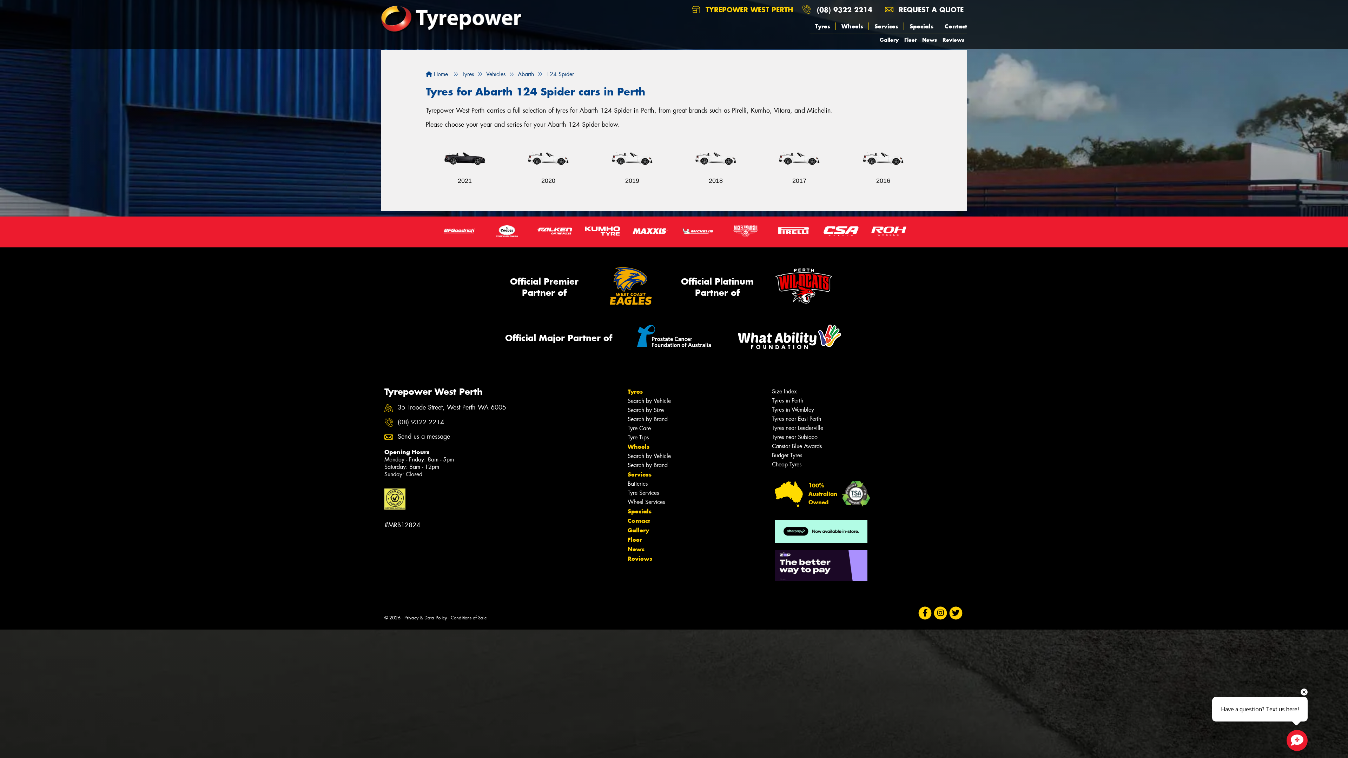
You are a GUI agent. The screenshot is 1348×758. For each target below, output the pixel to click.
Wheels (852, 26)
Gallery (889, 39)
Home (440, 74)
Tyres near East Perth (796, 419)
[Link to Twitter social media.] (956, 613)
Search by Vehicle (649, 401)
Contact (956, 26)
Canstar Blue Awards (797, 446)
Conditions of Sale (469, 618)
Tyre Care (639, 428)
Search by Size (646, 410)
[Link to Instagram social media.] (940, 613)
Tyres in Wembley (793, 409)
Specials (921, 26)
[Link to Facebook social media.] (925, 613)
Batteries (638, 483)
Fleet (910, 39)
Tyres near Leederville (797, 428)
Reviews (953, 39)
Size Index (784, 391)
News (929, 39)
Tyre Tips (638, 437)
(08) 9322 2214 (844, 9)
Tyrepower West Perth (748, 9)
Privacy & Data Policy (425, 618)
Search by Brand (648, 419)
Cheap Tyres (786, 464)
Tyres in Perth (787, 400)
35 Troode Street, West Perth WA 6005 (452, 408)
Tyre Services (643, 493)
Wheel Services (646, 502)
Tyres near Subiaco (795, 437)
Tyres (822, 26)
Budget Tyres (787, 455)
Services (886, 26)
